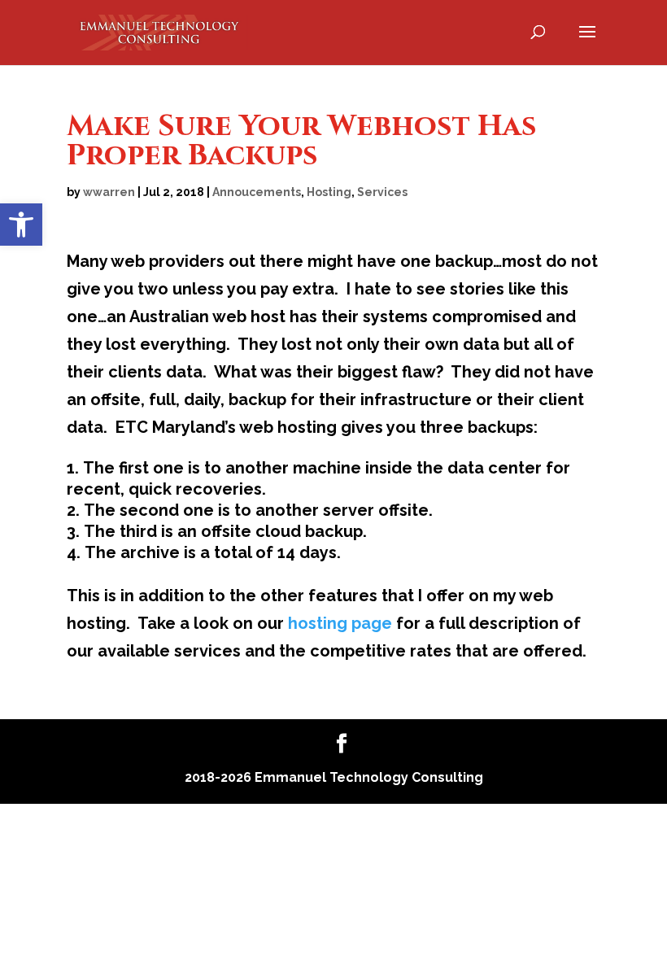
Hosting (329, 192)
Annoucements (256, 192)
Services (382, 192)
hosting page (340, 623)
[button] (21, 224)
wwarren (109, 192)
